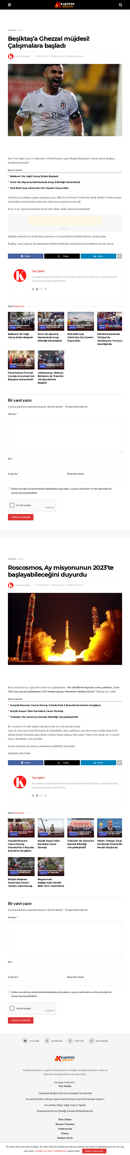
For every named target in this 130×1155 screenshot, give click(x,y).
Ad (10, 458)
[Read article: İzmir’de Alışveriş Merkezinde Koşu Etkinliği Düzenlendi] (51, 321)
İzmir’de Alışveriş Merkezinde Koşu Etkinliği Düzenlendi (45, 182)
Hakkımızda (65, 1128)
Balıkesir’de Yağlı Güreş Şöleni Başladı (34, 176)
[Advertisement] (65, 19)
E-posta (13, 473)
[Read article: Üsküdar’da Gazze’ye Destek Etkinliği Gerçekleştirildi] (80, 827)
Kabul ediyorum (94, 1151)
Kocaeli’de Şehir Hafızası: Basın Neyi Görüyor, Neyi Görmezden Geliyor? (65, 1098)
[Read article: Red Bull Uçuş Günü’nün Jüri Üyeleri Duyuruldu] (80, 321)
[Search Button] (120, 5)
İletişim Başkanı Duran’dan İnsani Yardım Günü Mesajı (20, 882)
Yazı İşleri (25, 56)
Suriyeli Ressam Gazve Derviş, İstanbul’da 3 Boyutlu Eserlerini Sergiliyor (55, 705)
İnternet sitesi (75, 473)
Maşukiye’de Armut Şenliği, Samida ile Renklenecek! (65, 1110)
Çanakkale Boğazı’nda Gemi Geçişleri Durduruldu (65, 1093)
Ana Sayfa (12, 30)
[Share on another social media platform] (119, 256)
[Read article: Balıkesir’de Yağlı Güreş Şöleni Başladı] (21, 321)
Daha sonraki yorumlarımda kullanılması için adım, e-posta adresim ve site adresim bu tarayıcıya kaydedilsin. (61, 490)
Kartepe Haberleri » (65, 1082)
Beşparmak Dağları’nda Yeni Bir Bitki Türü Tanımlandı (51, 882)
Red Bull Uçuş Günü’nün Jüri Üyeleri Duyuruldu (39, 187)
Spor (20, 30)
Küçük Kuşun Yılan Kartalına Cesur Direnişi (36, 711)
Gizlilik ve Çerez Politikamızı (50, 1150)
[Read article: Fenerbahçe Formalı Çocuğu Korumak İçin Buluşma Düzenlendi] (21, 359)
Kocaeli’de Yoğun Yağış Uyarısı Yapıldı (65, 1104)
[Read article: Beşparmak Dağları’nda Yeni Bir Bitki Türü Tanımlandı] (51, 866)
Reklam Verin (65, 1137)
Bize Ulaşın (65, 1119)
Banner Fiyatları (65, 1123)
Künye (65, 1133)
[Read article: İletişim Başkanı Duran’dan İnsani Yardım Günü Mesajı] (21, 866)
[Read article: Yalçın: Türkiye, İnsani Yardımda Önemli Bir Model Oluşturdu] (110, 827)
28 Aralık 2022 (42, 56)
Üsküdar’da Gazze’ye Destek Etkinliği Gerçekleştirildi (44, 716)
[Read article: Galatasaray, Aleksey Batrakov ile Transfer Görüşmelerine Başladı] (51, 359)
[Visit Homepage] (65, 5)
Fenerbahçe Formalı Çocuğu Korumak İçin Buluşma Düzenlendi (21, 376)
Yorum (13, 413)
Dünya (21, 559)
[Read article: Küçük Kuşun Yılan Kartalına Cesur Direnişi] (51, 827)
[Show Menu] (9, 5)
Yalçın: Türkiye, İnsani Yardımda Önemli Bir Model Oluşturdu (110, 844)
